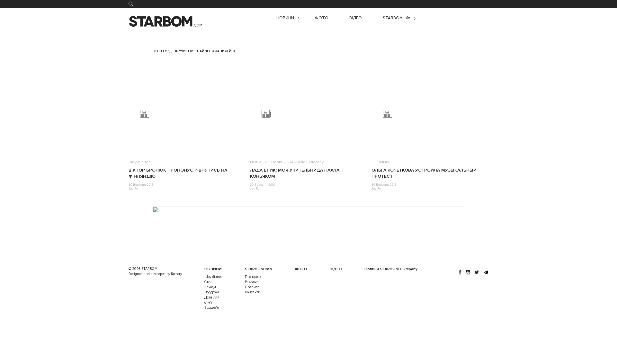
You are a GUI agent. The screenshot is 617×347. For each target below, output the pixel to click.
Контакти (252, 292)
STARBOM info (396, 18)
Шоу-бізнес (139, 162)
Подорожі (211, 292)
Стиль (209, 282)
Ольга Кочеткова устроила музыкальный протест (424, 173)
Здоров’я (211, 308)
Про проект (254, 277)
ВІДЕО (355, 18)
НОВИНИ (285, 18)
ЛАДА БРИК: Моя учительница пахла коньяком (294, 173)
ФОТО (321, 18)
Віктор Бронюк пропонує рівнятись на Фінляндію (178, 173)
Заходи (210, 287)
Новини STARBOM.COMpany (297, 162)
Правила (252, 287)
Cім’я (208, 302)
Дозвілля (211, 297)
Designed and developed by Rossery (155, 274)
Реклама (252, 282)
